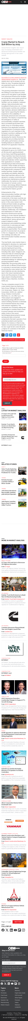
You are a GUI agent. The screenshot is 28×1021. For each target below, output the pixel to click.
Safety (3, 467)
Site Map (24, 1015)
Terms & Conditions (7, 1015)
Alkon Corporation (10, 807)
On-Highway (4, 593)
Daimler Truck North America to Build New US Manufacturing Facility (8, 425)
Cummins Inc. (9, 631)
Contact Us (18, 1015)
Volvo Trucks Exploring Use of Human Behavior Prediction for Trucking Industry (9, 471)
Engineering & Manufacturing (10, 869)
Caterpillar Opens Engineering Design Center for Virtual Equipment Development (13, 873)
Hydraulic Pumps (6, 801)
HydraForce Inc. (9, 774)
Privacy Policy (17, 400)
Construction (5, 658)
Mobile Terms (6, 400)
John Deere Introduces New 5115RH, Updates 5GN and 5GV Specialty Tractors (8, 492)
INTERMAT (4, 660)
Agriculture (5, 696)
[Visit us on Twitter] (7, 930)
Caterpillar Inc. (9, 877)
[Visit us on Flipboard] (19, 930)
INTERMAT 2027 (6, 445)
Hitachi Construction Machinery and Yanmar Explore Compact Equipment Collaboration (13, 837)
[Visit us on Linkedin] (11, 930)
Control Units (5, 766)
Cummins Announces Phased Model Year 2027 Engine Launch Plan (9, 436)
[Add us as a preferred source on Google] (18, 334)
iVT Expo (7, 566)
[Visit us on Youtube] (15, 930)
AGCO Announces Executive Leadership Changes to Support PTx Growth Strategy (13, 700)
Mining (3, 730)
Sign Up (7, 403)
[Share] (6, 334)
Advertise (9, 1013)
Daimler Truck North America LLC (15, 599)
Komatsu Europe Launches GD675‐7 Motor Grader (7, 481)
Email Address (7, 376)
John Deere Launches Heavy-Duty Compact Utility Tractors (8, 503)
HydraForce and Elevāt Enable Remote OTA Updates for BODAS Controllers (12, 770)
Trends (3, 477)
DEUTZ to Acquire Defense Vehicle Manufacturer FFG (12, 906)
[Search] (21, 1)
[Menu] (25, 1)
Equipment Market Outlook (9, 833)
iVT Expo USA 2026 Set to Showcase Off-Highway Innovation (8, 415)
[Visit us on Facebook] (2, 930)
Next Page (18, 922)
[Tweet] (14, 334)
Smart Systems (5, 560)
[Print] (2, 334)
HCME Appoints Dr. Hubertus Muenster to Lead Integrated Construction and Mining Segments (13, 734)
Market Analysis (6, 39)
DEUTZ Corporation (10, 909)
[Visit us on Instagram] (23, 930)
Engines (3, 903)
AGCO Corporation (10, 704)
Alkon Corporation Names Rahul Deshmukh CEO (11, 803)
